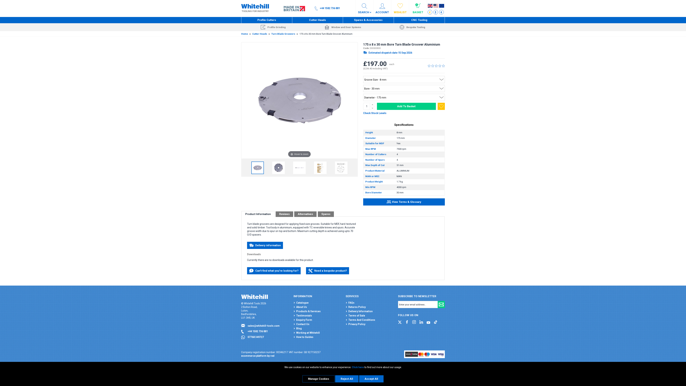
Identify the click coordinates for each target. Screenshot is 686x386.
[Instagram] (414, 321)
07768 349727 (256, 337)
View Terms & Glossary (406, 202)
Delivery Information (360, 311)
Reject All (347, 378)
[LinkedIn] (421, 321)
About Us (301, 307)
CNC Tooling (419, 20)
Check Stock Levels (374, 113)
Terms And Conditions (361, 319)
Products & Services (308, 311)
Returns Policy (357, 307)
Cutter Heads (317, 20)
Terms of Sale (356, 315)
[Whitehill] (255, 6)
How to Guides (304, 337)
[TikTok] (435, 321)
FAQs (351, 302)
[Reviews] (436, 65)
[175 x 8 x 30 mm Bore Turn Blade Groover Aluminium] (257, 168)
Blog (299, 328)
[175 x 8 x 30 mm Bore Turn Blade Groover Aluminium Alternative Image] (278, 168)
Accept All (371, 378)
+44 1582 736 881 (258, 331)
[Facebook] (407, 321)
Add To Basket (406, 106)
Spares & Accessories (368, 20)
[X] (400, 321)
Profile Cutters (266, 20)
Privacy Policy (356, 324)
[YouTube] (428, 321)
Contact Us (302, 324)
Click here (358, 367)
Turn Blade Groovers (283, 34)
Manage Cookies (318, 378)
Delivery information (268, 245)
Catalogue (302, 302)
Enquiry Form (304, 319)
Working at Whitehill (308, 332)
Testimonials (304, 315)
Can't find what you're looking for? (277, 270)
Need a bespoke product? (330, 270)
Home (244, 34)
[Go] (441, 304)
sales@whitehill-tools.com (264, 325)
